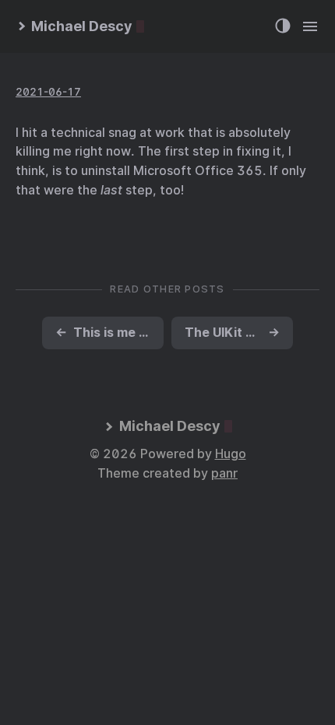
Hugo (230, 454)
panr (224, 473)
